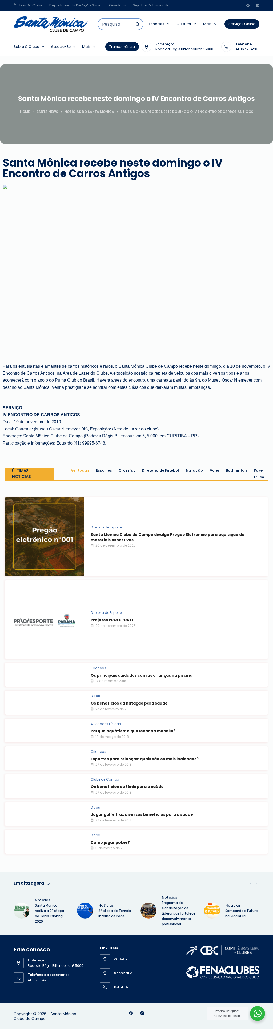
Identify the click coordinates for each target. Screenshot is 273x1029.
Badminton (236, 470)
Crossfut (127, 470)
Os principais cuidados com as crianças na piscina (141, 675)
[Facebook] (248, 5)
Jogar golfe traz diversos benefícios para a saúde (142, 814)
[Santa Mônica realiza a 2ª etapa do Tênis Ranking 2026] (22, 911)
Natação (194, 470)
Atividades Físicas (106, 724)
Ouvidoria (117, 5)
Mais (207, 23)
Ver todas (80, 470)
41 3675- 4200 (247, 49)
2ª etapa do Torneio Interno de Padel (114, 913)
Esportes (156, 23)
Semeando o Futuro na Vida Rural (241, 913)
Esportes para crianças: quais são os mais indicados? (145, 759)
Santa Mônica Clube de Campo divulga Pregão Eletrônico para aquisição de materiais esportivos (167, 537)
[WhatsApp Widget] (257, 1013)
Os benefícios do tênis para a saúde (127, 786)
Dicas (95, 696)
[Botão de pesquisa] (137, 24)
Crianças (98, 668)
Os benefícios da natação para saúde (129, 703)
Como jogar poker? (110, 842)
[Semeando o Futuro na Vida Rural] (212, 911)
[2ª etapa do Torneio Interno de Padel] (85, 911)
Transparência (122, 46)
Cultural (183, 23)
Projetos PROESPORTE (112, 620)
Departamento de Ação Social (75, 5)
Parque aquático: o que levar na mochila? (133, 731)
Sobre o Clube (26, 46)
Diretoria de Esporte (106, 527)
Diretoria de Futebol (160, 470)
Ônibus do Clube (28, 5)
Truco (258, 477)
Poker (259, 470)
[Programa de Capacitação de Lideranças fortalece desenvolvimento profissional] (148, 911)
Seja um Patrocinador (152, 5)
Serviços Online (241, 23)
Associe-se (61, 46)
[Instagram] (257, 5)
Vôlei (214, 470)
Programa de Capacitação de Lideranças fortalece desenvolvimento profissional (178, 913)
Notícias (42, 900)
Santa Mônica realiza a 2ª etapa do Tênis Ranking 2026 (49, 913)
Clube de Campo (105, 779)
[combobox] (115, 24)
